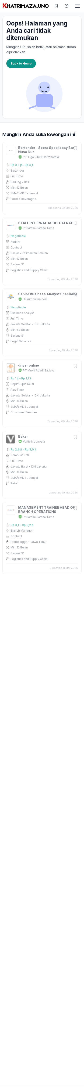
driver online (28, 365)
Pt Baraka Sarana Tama (38, 228)
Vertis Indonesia (34, 441)
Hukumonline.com (35, 299)
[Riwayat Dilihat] (66, 5)
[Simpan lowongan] (75, 148)
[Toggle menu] (77, 6)
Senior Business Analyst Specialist (47, 294)
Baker (23, 436)
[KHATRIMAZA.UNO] (25, 6)
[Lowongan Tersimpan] (56, 5)
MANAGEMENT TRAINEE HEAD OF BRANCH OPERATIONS (46, 509)
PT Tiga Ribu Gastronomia (41, 157)
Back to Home (21, 63)
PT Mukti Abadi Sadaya (39, 370)
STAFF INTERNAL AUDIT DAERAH (46, 223)
